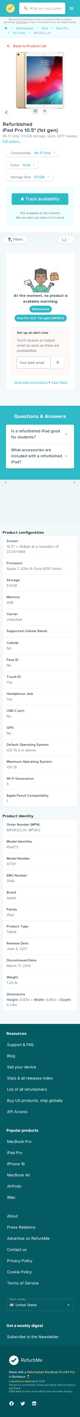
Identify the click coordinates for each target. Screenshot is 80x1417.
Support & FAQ (20, 1044)
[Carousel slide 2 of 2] (45, 111)
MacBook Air (18, 1175)
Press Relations (21, 1227)
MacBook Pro (19, 1141)
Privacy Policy (19, 1260)
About (12, 1216)
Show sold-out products (31, 382)
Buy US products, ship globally (35, 1100)
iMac (11, 1197)
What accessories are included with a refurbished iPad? (36, 456)
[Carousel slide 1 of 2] (35, 111)
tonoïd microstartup (23, 1381)
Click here (21, 22)
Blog (11, 1056)
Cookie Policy (19, 1272)
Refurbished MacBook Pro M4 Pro (51, 1372)
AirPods (14, 1186)
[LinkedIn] (34, 1403)
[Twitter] (22, 1403)
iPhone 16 (16, 1164)
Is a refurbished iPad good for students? (35, 434)
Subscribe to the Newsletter (33, 1337)
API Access (17, 1111)
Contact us (17, 1249)
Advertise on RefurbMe (28, 1238)
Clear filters (59, 382)
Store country (18, 1299)
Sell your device (21, 1067)
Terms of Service (23, 1283)
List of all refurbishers (27, 1089)
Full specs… (12, 141)
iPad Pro (14, 1152)
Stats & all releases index (30, 1078)
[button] (32, 153)
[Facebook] (11, 1403)
